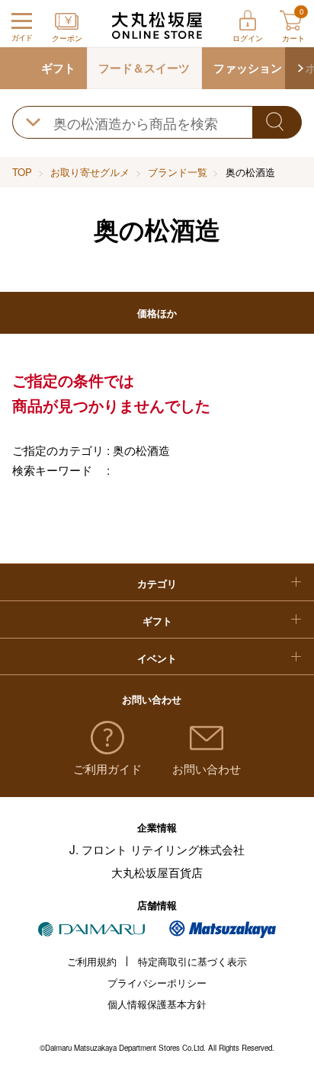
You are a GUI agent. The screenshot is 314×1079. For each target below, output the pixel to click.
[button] (299, 68)
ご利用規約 (92, 961)
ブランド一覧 (177, 172)
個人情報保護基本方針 (157, 1004)
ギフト (58, 67)
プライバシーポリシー (157, 982)
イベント (157, 658)
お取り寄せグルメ (90, 172)
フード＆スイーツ (144, 67)
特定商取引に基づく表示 (192, 961)
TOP (22, 172)
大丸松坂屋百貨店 (157, 871)
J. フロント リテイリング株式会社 (157, 848)
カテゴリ (157, 583)
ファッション (247, 67)
